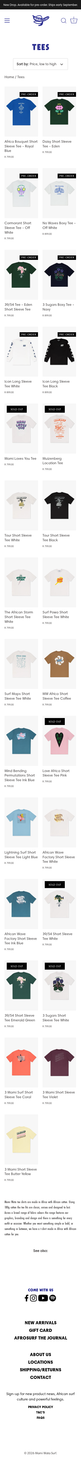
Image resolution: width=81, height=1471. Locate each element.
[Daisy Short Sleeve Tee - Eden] (59, 111)
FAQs (41, 1418)
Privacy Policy (40, 1407)
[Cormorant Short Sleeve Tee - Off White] (21, 193)
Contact (40, 1377)
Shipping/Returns (40, 1369)
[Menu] (7, 21)
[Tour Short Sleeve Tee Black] (59, 505)
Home (9, 77)
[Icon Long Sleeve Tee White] (21, 352)
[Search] (64, 21)
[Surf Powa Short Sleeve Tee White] (59, 582)
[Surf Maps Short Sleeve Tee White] (21, 664)
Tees (21, 77)
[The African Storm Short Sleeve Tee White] (21, 582)
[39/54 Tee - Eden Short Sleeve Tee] (21, 275)
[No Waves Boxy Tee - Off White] (59, 193)
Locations (40, 1362)
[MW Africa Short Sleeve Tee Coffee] (59, 664)
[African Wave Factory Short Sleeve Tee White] (59, 822)
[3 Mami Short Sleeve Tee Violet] (59, 1062)
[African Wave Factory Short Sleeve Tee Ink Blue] (21, 904)
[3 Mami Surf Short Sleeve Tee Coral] (21, 1062)
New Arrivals (40, 1322)
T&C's (40, 1412)
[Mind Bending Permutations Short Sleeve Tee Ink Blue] (21, 741)
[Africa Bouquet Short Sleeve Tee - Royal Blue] (21, 111)
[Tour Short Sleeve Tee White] (21, 505)
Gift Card (40, 1330)
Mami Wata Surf (45, 1453)
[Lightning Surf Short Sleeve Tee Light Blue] (21, 822)
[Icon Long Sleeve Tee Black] (59, 352)
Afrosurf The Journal (40, 1338)
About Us (40, 1354)
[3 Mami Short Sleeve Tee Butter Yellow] (21, 1139)
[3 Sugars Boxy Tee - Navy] (59, 275)
